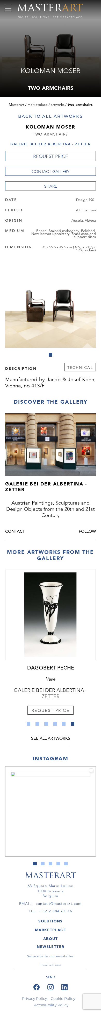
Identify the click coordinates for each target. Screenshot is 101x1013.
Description (21, 368)
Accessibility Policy (51, 1005)
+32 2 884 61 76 (56, 911)
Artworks (57, 104)
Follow (87, 532)
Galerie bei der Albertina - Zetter (50, 144)
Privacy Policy (34, 998)
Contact (15, 532)
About (50, 938)
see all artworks (50, 739)
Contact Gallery (50, 171)
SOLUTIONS (50, 921)
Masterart (16, 104)
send (50, 977)
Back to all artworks (50, 116)
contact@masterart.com (59, 903)
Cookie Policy (63, 998)
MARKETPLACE (50, 930)
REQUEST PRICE (50, 156)
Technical (80, 367)
